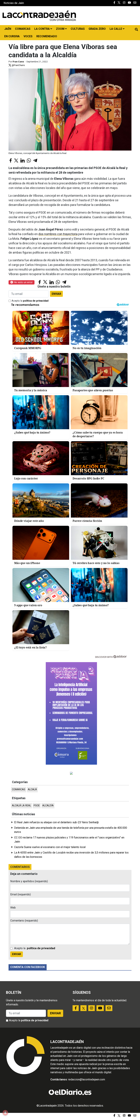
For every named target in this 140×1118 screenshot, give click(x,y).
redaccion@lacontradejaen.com (86, 1079)
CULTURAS (78, 28)
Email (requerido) (20, 894)
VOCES (28, 36)
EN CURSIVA (12, 36)
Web (13, 907)
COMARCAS (22, 28)
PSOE (37, 805)
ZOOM (60, 28)
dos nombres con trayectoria (58, 234)
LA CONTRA (42, 28)
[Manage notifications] (5, 1112)
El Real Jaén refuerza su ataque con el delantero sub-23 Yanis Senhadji (56, 822)
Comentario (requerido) (24, 920)
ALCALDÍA (48, 805)
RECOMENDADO (46, 36)
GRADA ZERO (97, 28)
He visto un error (23, 282)
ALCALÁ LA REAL (21, 805)
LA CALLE (116, 28)
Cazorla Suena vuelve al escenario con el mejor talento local (50, 847)
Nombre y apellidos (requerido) (29, 881)
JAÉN (7, 28)
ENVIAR (56, 293)
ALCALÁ (32, 789)
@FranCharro (18, 65)
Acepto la (30, 300)
